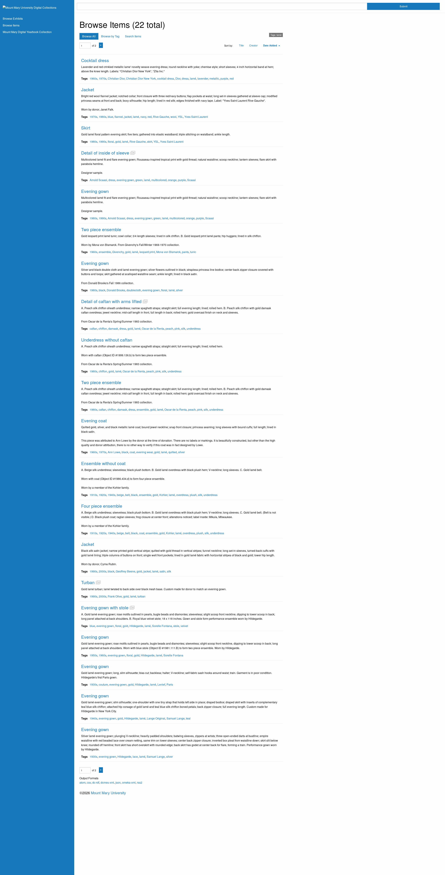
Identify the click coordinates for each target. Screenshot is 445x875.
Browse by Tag (110, 36)
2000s (102, 571)
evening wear (144, 452)
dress (185, 78)
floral (111, 142)
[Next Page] (101, 45)
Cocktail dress (95, 60)
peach (169, 329)
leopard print (147, 252)
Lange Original (156, 718)
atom (82, 782)
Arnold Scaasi (98, 180)
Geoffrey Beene (125, 571)
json (118, 782)
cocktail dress (165, 78)
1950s (93, 655)
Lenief (161, 684)
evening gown (125, 180)
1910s (93, 495)
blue (110, 117)
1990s (102, 142)
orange (172, 180)
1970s (102, 78)
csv (89, 782)
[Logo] (29, 7)
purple (224, 78)
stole (176, 626)
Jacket (87, 89)
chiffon (103, 329)
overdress (182, 495)
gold (118, 142)
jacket (128, 117)
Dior (177, 78)
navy (143, 117)
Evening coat (94, 420)
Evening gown (95, 191)
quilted (172, 452)
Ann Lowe (114, 452)
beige (120, 495)
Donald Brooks (116, 290)
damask (113, 329)
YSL (180, 117)
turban (141, 596)
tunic (193, 252)
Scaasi (191, 180)
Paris (170, 684)
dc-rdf (95, 782)
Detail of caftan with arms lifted (111, 301)
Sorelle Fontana (162, 626)
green (139, 180)
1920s (102, 495)
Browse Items (11, 25)
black (102, 290)
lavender (202, 78)
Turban (88, 582)
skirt (149, 142)
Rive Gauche (161, 117)
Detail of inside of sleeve (105, 152)
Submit (403, 6)
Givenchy (118, 252)
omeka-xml (129, 782)
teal (188, 718)
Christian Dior (116, 78)
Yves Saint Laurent (196, 117)
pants (185, 252)
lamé (193, 78)
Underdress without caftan (106, 339)
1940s (111, 495)
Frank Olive (115, 596)
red (232, 78)
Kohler (163, 495)
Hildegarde (136, 626)
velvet (184, 626)
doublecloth (134, 290)
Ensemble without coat (103, 463)
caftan (93, 329)
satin (162, 571)
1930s (93, 684)
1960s (93, 78)
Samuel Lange (176, 718)
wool (173, 117)
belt (127, 495)
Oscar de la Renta (153, 329)
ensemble (105, 252)
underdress (194, 329)
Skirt (85, 127)
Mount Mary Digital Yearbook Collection (27, 32)
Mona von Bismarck (168, 252)
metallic (214, 78)
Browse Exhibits (13, 19)
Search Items (133, 36)
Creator (253, 45)
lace (135, 757)
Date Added (270, 45)
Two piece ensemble (101, 229)
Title (241, 45)
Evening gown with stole (104, 607)
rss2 (139, 782)
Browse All (89, 36)
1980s (102, 117)
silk (183, 329)
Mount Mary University (108, 792)
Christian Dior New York (141, 78)
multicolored (159, 180)
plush (193, 495)
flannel (119, 117)
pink (177, 329)
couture (103, 684)
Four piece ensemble (101, 506)
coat (132, 452)
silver (179, 290)
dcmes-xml (107, 782)
